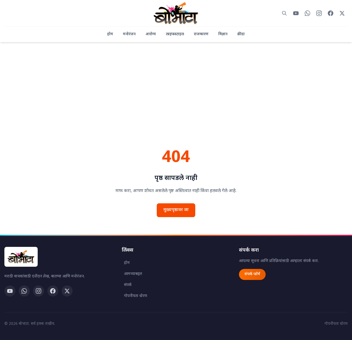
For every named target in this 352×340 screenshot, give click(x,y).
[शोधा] (284, 13)
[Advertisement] (176, 101)
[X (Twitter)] (67, 290)
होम (110, 34)
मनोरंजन (129, 34)
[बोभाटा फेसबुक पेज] (330, 13)
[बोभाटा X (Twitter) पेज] (342, 13)
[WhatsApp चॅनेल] (24, 290)
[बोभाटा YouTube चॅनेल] (295, 13)
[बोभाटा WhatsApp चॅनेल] (307, 13)
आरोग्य (150, 34)
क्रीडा (241, 34)
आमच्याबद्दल (133, 274)
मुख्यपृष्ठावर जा (176, 210)
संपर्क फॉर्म (252, 274)
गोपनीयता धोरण (135, 296)
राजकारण (201, 34)
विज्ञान (222, 34)
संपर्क (128, 285)
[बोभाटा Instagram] (319, 13)
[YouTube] (9, 290)
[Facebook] (52, 290)
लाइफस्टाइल (175, 34)
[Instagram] (38, 290)
